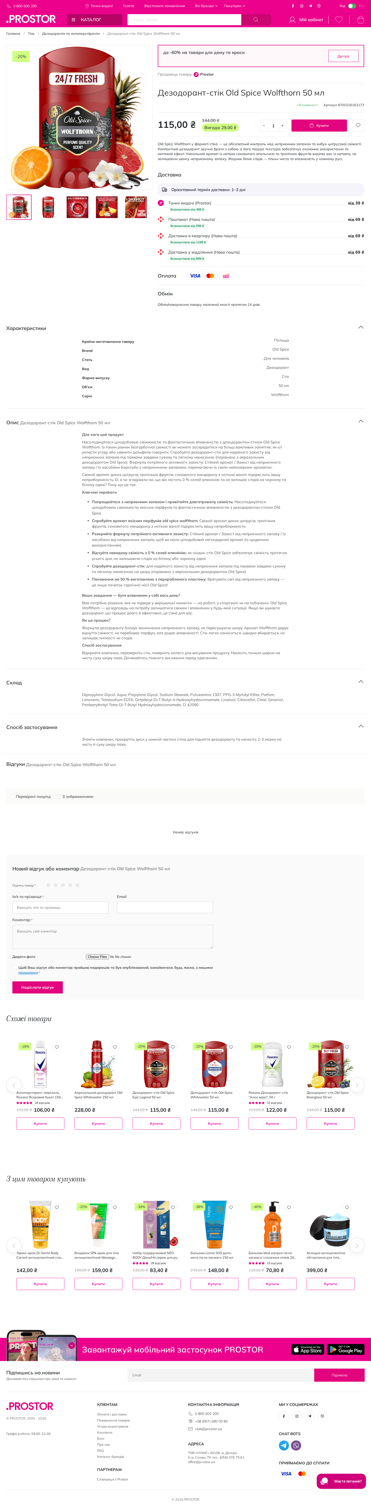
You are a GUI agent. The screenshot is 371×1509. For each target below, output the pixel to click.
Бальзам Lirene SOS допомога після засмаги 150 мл (212, 1255)
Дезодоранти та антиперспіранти (71, 33)
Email (122, 896)
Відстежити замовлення (164, 6)
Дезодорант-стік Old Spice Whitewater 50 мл (211, 1095)
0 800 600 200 (25, 6)
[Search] (256, 19)
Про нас (103, 1444)
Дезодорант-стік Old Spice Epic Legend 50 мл (153, 1095)
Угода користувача (112, 1426)
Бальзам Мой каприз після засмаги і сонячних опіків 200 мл (272, 1255)
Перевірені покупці (33, 796)
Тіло (31, 33)
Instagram (301, 6)
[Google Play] (346, 1349)
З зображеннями (77, 796)
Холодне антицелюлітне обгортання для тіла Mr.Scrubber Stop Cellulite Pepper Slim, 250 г (326, 1255)
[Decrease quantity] (264, 125)
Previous (10, 208)
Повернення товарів (113, 1420)
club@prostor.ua (208, 1429)
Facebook (293, 6)
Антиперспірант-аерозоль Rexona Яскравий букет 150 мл (38, 1095)
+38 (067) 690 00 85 (211, 1421)
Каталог (91, 19)
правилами (28, 972)
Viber (319, 6)
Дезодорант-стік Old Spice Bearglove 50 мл (328, 1095)
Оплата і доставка (112, 1414)
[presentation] (13, 1085)
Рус (362, 6)
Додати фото (23, 956)
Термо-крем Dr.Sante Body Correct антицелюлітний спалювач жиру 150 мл (39, 1255)
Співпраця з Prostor (112, 1479)
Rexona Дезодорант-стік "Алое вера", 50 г (268, 1095)
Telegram (310, 6)
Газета (128, 6)
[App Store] (308, 1349)
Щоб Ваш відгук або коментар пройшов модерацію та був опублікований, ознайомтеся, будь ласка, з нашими (115, 970)
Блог (101, 1438)
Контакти (105, 1432)
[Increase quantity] (282, 125)
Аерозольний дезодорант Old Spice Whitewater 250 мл (98, 1095)
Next (149, 208)
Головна (13, 33)
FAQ (100, 1450)
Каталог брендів (110, 1457)
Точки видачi (102, 6)
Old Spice (280, 349)
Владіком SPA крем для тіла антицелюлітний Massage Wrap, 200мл (96, 1255)
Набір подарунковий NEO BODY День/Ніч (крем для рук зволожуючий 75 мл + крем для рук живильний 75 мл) (155, 1255)
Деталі (343, 56)
